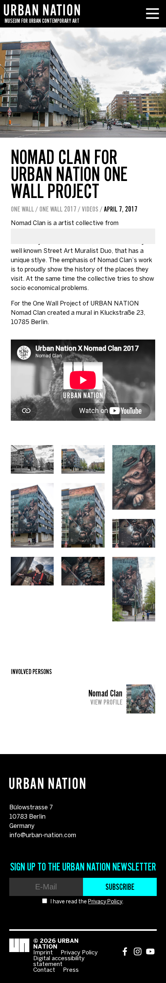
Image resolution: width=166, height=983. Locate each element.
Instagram (137, 951)
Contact (44, 970)
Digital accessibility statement (59, 961)
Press (71, 970)
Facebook (125, 951)
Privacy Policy (105, 901)
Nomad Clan (105, 697)
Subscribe (119, 886)
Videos (90, 209)
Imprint (43, 953)
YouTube (150, 951)
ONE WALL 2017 (57, 209)
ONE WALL (22, 209)
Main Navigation (152, 13)
